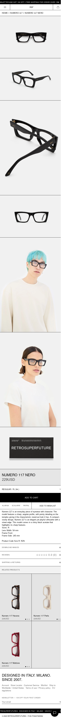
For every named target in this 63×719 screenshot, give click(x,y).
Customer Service (31, 685)
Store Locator (16, 685)
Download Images (10, 531)
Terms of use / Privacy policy (38, 687)
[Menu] (5, 7)
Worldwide (6, 687)
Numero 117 (16, 13)
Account (5, 685)
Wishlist (44, 685)
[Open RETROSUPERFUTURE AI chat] (54, 713)
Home (5, 13)
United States (18, 687)
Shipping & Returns (11, 546)
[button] (58, 7)
